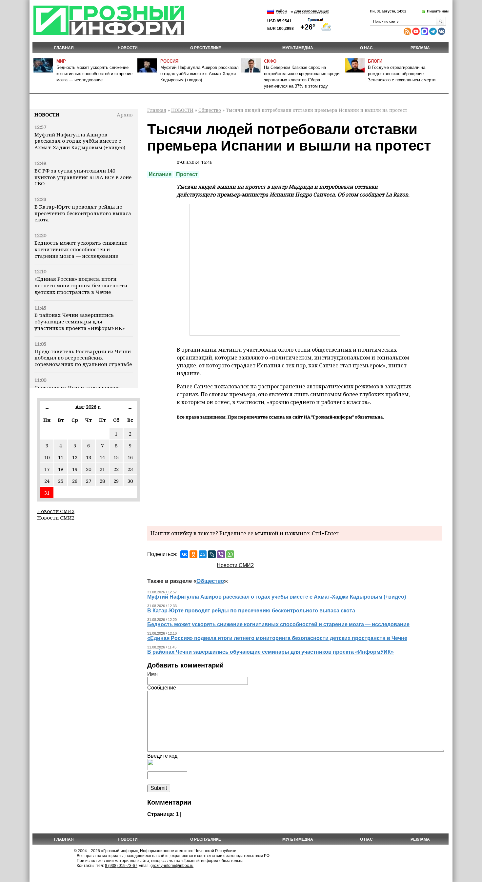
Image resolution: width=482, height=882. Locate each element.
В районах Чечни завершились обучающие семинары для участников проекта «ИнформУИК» (79, 321)
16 (130, 457)
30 (130, 481)
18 (60, 469)
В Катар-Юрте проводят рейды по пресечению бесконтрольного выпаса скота (82, 213)
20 (88, 469)
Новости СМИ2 (55, 511)
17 (47, 469)
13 (88, 457)
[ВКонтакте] (184, 554)
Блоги (375, 61)
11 (60, 457)
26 (74, 481)
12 (74, 457)
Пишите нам (438, 11)
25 (60, 481)
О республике (205, 48)
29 (116, 481)
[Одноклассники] (193, 554)
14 (102, 457)
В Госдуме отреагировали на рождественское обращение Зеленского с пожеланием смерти (401, 73)
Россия (169, 61)
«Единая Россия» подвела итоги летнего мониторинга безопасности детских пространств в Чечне (80, 285)
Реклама (420, 48)
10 (47, 457)
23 (130, 469)
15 (116, 457)
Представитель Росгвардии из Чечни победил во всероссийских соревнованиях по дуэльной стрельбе (83, 358)
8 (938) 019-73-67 (121, 865)
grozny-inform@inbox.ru (172, 865)
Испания (160, 174)
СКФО (270, 61)
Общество (209, 110)
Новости (46, 114)
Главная (64, 48)
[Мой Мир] (203, 554)
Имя (152, 674)
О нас (366, 48)
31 (47, 492)
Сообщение (161, 687)
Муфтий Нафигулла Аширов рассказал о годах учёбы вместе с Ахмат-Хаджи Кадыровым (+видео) (199, 73)
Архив (125, 114)
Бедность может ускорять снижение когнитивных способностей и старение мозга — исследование (94, 73)
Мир (61, 61)
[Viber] (221, 554)
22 (116, 469)
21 (102, 469)
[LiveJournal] (212, 554)
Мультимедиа (297, 48)
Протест (187, 174)
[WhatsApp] (230, 554)
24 (47, 481)
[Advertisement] (294, 472)
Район (281, 11)
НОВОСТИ (128, 48)
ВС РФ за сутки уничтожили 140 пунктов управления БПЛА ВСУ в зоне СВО (82, 177)
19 (74, 469)
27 (88, 481)
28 (102, 481)
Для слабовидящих (311, 11)
